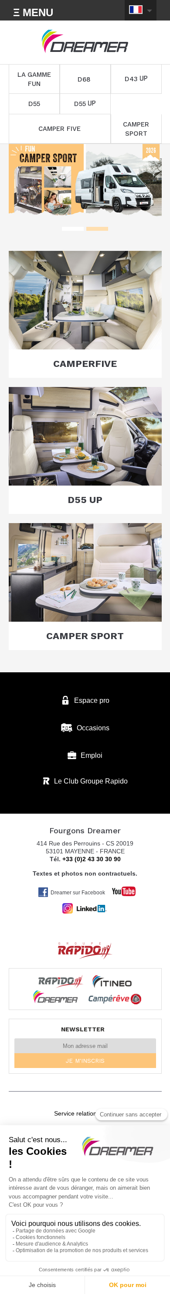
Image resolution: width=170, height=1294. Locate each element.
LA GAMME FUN (34, 79)
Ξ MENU (33, 12)
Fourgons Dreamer (85, 41)
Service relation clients (85, 1113)
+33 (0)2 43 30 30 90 (91, 859)
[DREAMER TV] (119, 888)
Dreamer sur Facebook (78, 893)
